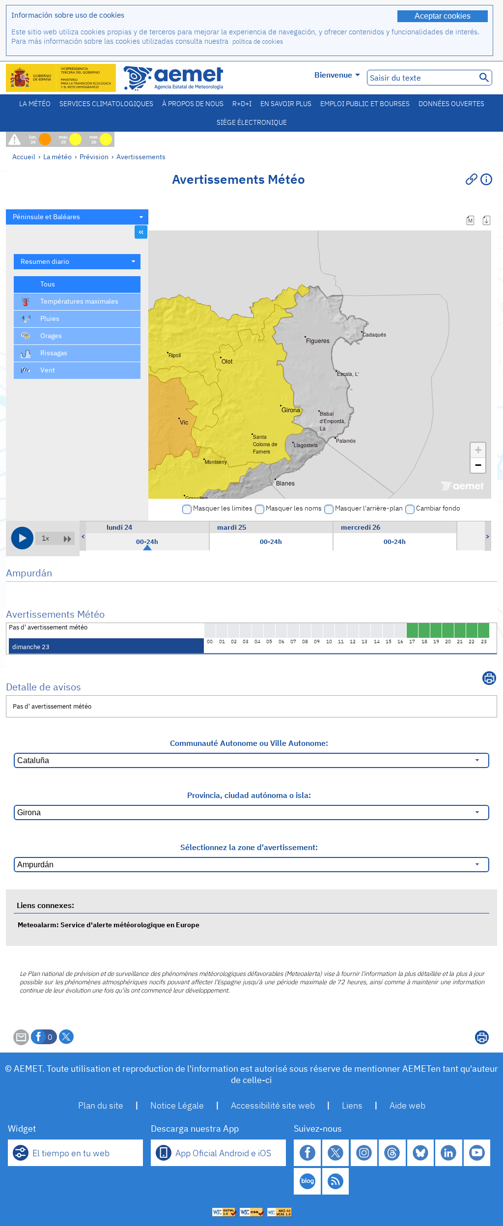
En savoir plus (285, 103)
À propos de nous (193, 103)
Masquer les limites (222, 508)
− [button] (478, 465)
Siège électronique (252, 122)
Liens (352, 1105)
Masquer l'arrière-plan (369, 508)
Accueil (23, 156)
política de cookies (257, 41)
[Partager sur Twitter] (66, 1036)
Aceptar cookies (443, 16)
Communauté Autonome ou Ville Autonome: (249, 743)
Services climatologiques (106, 103)
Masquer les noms (294, 508)
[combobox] (77, 217)
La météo (35, 103)
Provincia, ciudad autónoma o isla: (249, 795)
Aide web (407, 1105)
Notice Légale (177, 1105)
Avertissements (141, 156)
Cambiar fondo (438, 508)
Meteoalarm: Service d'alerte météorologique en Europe (108, 924)
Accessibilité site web (273, 1105)
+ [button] (478, 450)
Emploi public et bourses (365, 103)
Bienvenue (333, 75)
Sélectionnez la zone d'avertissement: (249, 847)
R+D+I (242, 103)
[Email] (21, 1042)
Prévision (94, 156)
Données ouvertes (451, 103)
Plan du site (100, 1105)
